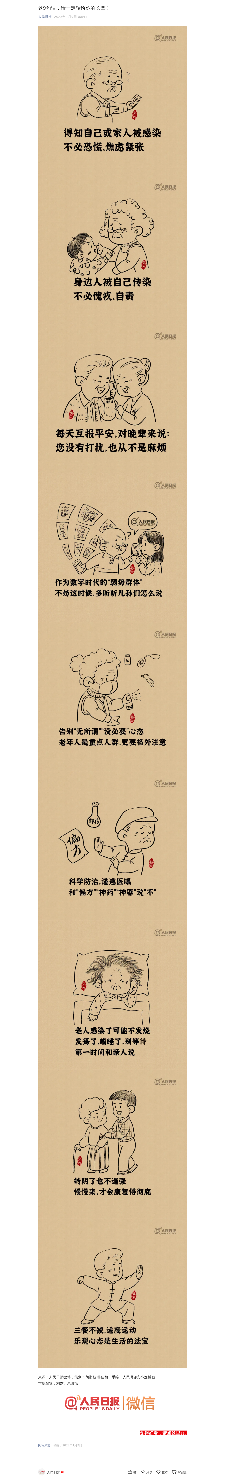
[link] (56, 1472)
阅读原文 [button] (44, 1445)
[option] (67, 1445)
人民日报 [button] (45, 16)
